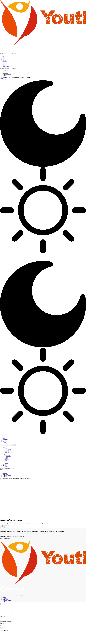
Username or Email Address (5, 621)
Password (2, 623)
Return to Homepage (4, 527)
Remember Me (4, 625)
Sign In (12, 468)
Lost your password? (4, 630)
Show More (7, 79)
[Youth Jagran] (25, 260)
